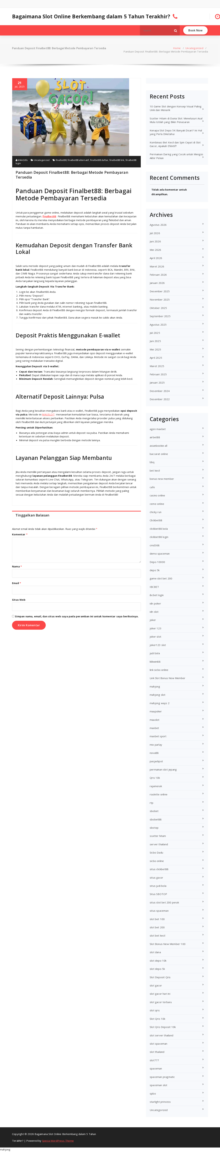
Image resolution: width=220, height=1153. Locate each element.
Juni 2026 (155, 241)
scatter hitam (158, 836)
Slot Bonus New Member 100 (167, 944)
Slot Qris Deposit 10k (163, 1027)
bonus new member (162, 478)
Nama (17, 566)
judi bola (155, 653)
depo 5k (155, 570)
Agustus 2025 (158, 324)
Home (177, 48)
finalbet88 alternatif (78, 160)
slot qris (155, 1010)
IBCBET (154, 587)
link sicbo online (159, 670)
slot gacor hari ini (160, 993)
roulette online (158, 794)
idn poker (155, 603)
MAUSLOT (48, 414)
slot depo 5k (157, 968)
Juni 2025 (155, 341)
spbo (153, 1093)
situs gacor (156, 877)
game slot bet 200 (161, 578)
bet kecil (155, 470)
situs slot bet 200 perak (164, 902)
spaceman (156, 1068)
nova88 (154, 753)
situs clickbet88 (159, 869)
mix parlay (156, 744)
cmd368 (155, 545)
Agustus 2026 (158, 224)
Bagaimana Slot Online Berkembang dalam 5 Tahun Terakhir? (91, 16)
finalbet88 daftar (99, 160)
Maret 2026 (157, 266)
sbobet (154, 811)
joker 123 (155, 628)
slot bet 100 (157, 919)
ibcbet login (157, 595)
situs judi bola (158, 885)
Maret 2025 (157, 366)
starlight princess (160, 1101)
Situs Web (18, 599)
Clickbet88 (156, 520)
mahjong (155, 686)
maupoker (156, 711)
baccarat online (159, 454)
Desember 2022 (160, 399)
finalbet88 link (116, 160)
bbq (152, 462)
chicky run (155, 512)
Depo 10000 (157, 562)
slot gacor (156, 985)
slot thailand (157, 1052)
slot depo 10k (158, 960)
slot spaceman (158, 1043)
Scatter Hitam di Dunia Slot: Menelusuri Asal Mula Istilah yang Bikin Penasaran (176, 120)
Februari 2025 (158, 374)
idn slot (154, 611)
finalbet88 (61, 160)
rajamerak (156, 786)
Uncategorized (194, 48)
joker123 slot (158, 645)
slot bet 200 (157, 927)
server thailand (159, 844)
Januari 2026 (157, 283)
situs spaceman (159, 910)
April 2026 (156, 258)
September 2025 (160, 316)
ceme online (157, 503)
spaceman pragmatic (162, 1077)
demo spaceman (160, 553)
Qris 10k (155, 777)
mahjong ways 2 (159, 703)
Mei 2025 (155, 349)
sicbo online (157, 861)
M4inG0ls (22, 160)
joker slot (155, 636)
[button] (176, 30)
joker (153, 620)
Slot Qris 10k (157, 1018)
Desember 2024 (160, 391)
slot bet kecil (157, 935)
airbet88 (155, 437)
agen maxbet (158, 429)
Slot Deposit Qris (160, 977)
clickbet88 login (159, 537)
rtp (151, 802)
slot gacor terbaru (161, 1002)
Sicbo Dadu (156, 852)
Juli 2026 (155, 233)
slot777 (154, 1060)
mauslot (154, 719)
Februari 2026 (158, 274)
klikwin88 (155, 661)
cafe (152, 487)
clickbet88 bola (159, 528)
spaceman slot (158, 1085)
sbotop (154, 827)
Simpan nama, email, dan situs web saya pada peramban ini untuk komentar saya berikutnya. (77, 616)
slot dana (155, 952)
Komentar (20, 534)
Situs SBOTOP (158, 894)
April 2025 (156, 357)
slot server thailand (161, 1035)
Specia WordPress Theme (58, 1140)
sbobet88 (156, 819)
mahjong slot (157, 694)
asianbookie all (158, 445)
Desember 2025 (160, 291)
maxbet (154, 728)
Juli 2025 (155, 332)
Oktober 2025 (158, 308)
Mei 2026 (155, 249)
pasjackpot (156, 761)
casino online (157, 495)
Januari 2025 (157, 382)
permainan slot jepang (163, 769)
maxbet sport (158, 736)
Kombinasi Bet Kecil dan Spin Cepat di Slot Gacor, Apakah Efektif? (175, 144)
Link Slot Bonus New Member (167, 678)
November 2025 (160, 299)
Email (16, 583)
